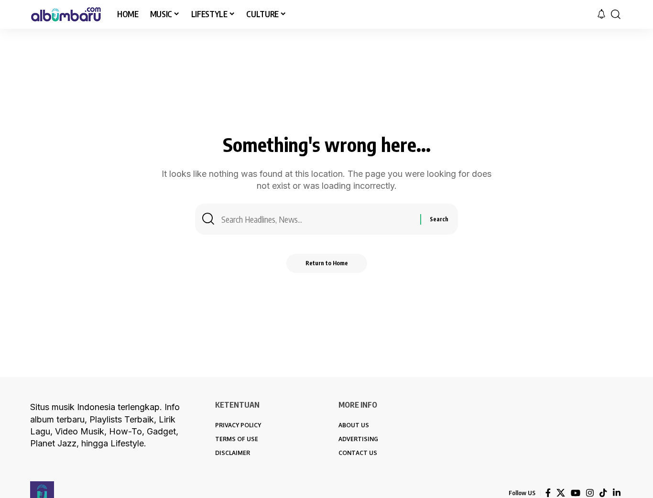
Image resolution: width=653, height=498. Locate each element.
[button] (615, 14)
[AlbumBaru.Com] (66, 14)
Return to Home (326, 263)
